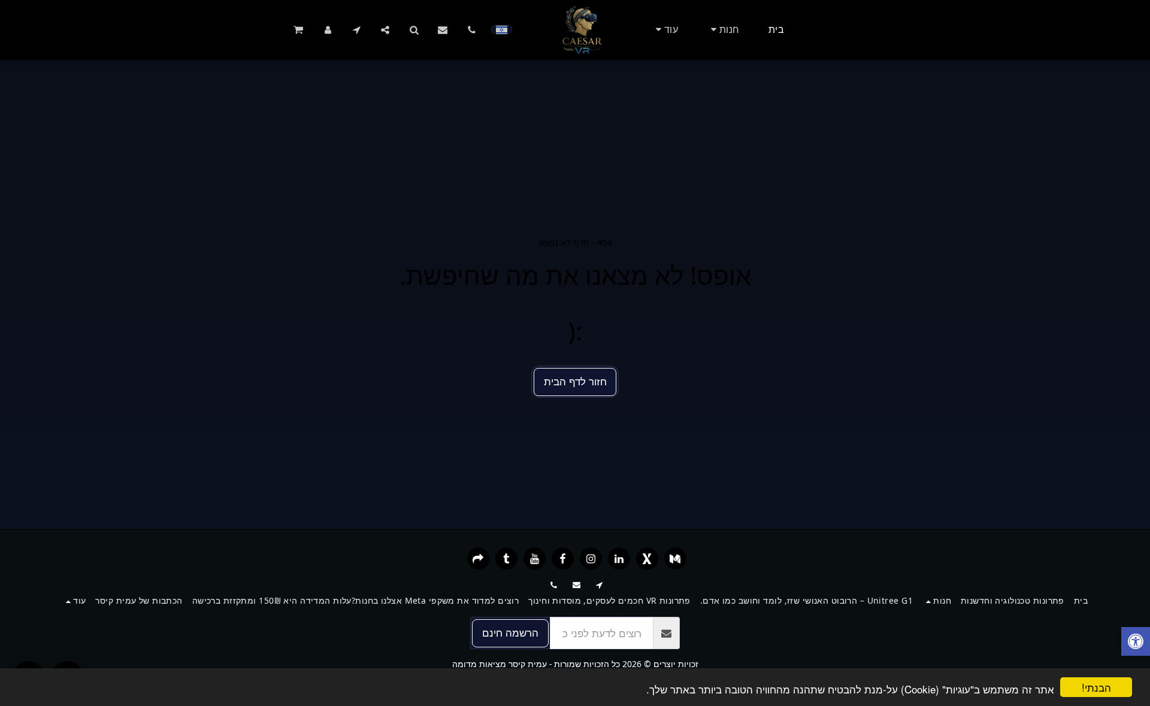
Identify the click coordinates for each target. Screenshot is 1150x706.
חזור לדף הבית (575, 381)
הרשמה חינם (510, 632)
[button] (471, 30)
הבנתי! (1096, 687)
